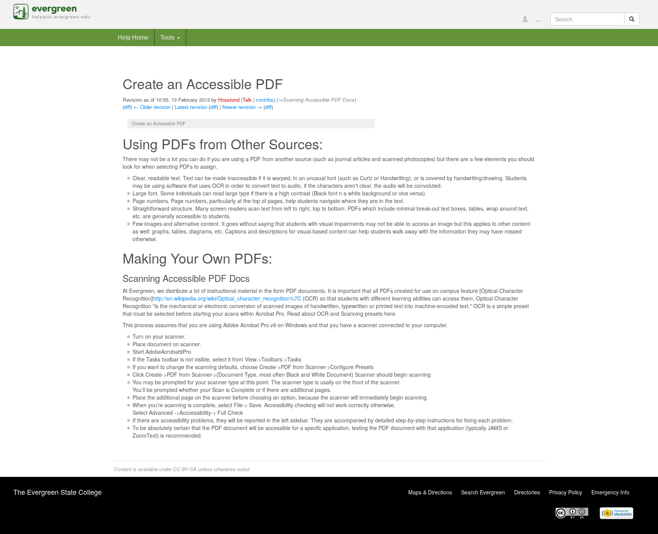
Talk (247, 99)
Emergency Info (610, 492)
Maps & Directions (430, 492)
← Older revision (152, 106)
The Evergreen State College (57, 492)
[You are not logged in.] (525, 19)
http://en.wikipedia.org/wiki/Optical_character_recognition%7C (227, 298)
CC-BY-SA (184, 469)
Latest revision (191, 106)
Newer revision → (242, 106)
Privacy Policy (565, 492)
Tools (168, 37)
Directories (527, 492)
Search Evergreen (483, 492)
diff (127, 106)
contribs (264, 99)
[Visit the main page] (51, 10)
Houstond (229, 99)
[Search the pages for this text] (631, 19)
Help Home (133, 37)
